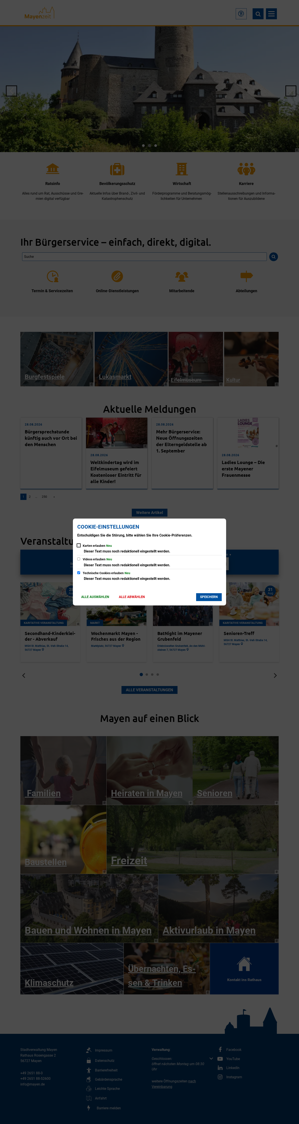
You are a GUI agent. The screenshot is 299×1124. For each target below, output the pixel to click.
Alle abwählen (132, 597)
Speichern (209, 597)
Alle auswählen (95, 597)
